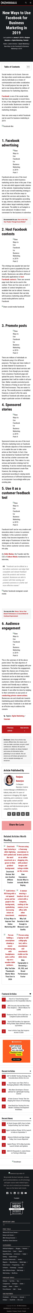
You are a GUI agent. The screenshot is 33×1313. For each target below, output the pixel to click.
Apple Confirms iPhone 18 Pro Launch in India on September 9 (18, 1131)
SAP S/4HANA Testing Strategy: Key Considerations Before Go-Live (19, 1077)
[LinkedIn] (23, 815)
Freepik (24, 1311)
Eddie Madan (9, 554)
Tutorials (25, 40)
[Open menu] (4, 1225)
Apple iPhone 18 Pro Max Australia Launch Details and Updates (18, 1145)
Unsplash (9, 1311)
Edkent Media (12, 557)
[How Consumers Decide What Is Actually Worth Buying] (23, 871)
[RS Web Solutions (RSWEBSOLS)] (9, 2)
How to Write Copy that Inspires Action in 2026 (18, 1031)
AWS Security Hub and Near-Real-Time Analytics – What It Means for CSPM (18, 1008)
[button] (26, 3)
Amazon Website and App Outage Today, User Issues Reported (19, 1138)
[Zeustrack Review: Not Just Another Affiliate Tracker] (10, 868)
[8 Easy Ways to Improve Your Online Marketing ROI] (10, 915)
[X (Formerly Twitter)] (18, 815)
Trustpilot (16, 1198)
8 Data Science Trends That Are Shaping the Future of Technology (19, 1100)
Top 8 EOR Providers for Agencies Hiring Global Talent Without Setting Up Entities (18, 1023)
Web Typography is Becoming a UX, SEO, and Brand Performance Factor (23, 968)
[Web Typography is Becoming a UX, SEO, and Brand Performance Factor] (23, 957)
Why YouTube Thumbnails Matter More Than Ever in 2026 (10, 973)
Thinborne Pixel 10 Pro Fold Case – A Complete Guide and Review (19, 1016)
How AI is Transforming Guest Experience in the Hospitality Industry (18, 1000)
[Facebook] (13, 815)
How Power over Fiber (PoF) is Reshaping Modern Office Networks (18, 1084)
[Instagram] (27, 815)
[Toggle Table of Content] (27, 66)
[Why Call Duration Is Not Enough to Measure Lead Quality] (23, 915)
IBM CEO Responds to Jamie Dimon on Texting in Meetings (18, 1152)
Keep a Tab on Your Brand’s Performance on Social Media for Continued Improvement (16, 613)
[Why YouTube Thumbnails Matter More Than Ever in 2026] (10, 965)
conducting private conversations (14, 695)
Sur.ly (19, 1213)
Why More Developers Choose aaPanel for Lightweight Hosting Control (18, 1092)
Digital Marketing (17, 40)
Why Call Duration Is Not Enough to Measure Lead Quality (23, 924)
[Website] (9, 815)
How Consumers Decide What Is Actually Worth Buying (23, 879)
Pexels (19, 1311)
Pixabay (15, 1311)
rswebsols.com (16, 1208)
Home (5, 44)
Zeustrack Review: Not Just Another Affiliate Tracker (10, 877)
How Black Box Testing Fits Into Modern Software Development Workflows (18, 1108)
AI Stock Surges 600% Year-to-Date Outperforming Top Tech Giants (18, 1124)
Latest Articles (12, 44)
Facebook (5, 96)
